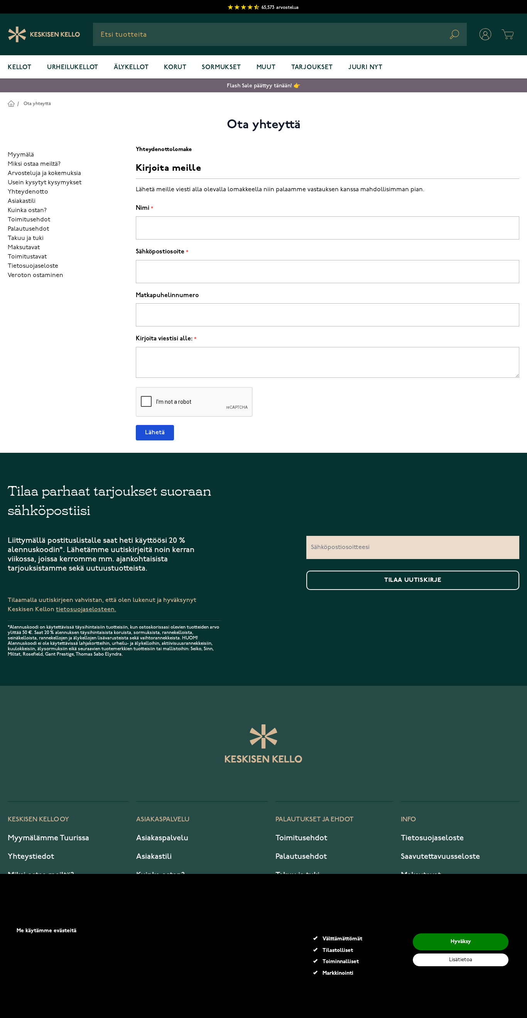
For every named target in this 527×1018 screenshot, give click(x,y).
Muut (266, 68)
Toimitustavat (27, 257)
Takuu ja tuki (26, 238)
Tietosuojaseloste (33, 266)
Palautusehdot (28, 229)
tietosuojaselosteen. (86, 609)
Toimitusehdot (29, 220)
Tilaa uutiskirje (412, 580)
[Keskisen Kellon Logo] (44, 34)
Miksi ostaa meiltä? (34, 164)
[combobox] (280, 34)
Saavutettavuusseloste (440, 856)
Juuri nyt (365, 68)
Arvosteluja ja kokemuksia (44, 173)
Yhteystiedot (31, 856)
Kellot (20, 68)
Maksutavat (24, 248)
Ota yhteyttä (37, 104)
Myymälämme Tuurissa (48, 838)
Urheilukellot (72, 68)
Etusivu (11, 103)
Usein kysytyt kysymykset (44, 183)
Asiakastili (21, 201)
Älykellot (131, 68)
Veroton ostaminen (35, 275)
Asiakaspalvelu (162, 838)
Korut (175, 68)
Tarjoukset (312, 68)
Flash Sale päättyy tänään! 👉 (263, 85)
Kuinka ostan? (27, 210)
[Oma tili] (485, 34)
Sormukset (221, 68)
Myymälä (21, 155)
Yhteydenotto (28, 192)
